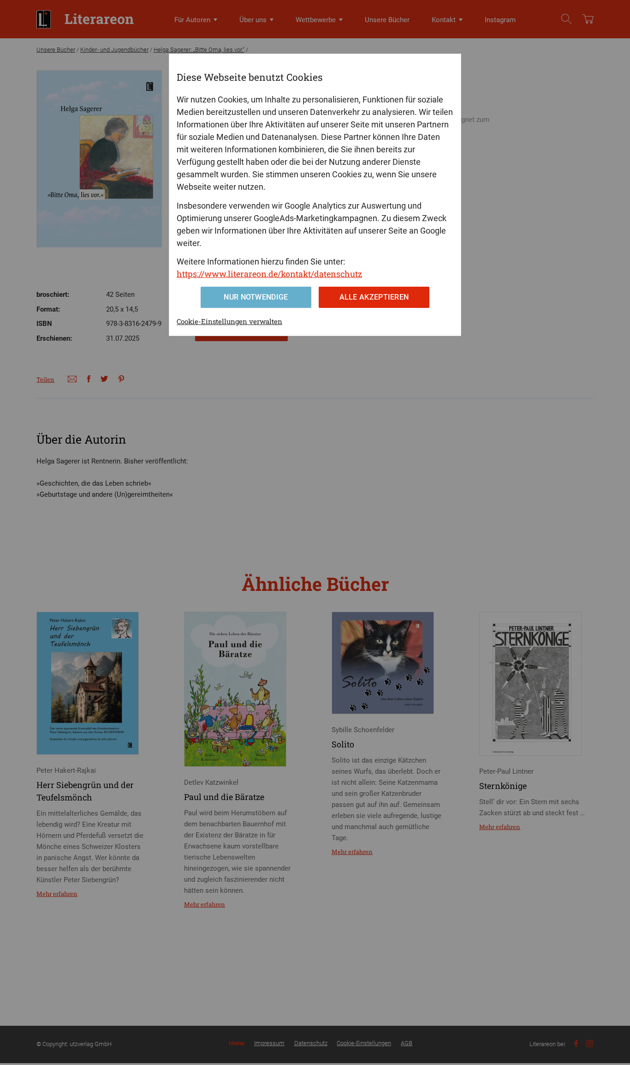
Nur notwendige (256, 297)
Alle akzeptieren (374, 297)
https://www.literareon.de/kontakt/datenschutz (269, 273)
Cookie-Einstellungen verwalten (229, 321)
